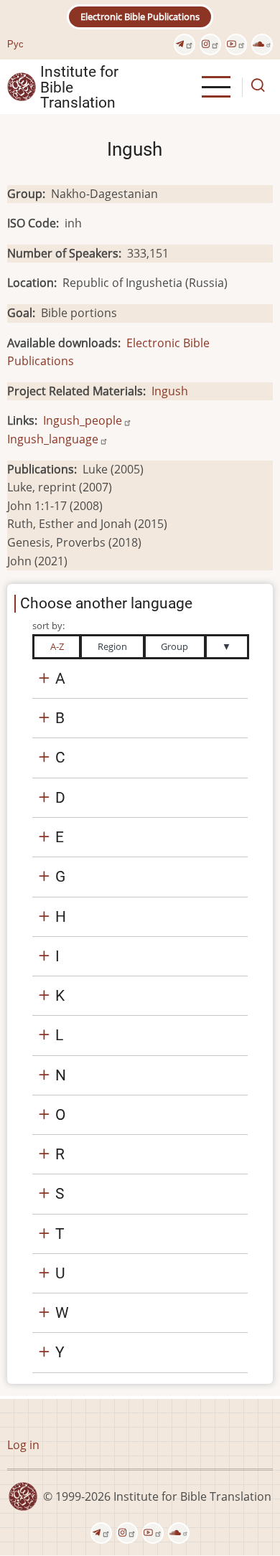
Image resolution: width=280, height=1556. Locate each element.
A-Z (57, 646)
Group (174, 646)
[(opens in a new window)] (184, 44)
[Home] (21, 86)
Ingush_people (82, 420)
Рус (15, 43)
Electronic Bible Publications (140, 16)
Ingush (169, 391)
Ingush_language (52, 439)
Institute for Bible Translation (79, 87)
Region (112, 646)
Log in (23, 1445)
